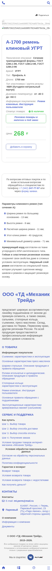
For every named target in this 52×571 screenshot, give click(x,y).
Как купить (8, 420)
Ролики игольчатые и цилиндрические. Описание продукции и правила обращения (23, 376)
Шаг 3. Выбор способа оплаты (19, 433)
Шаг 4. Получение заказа (16, 437)
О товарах (9, 347)
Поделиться (44, 15)
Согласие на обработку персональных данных (23, 457)
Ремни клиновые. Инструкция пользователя (25, 104)
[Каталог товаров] (18, 568)
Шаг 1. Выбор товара (14, 424)
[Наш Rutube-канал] (39, 557)
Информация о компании (16, 522)
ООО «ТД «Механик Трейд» (26, 297)
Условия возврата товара (16, 475)
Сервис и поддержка (17, 414)
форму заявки (29, 191)
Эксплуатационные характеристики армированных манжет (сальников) (21, 406)
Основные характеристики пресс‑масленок (26, 361)
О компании (9, 518)
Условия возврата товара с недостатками (25, 480)
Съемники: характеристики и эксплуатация (26, 356)
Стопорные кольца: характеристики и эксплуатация (19, 384)
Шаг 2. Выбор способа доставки (20, 428)
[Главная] (3, 568)
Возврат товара (10, 471)
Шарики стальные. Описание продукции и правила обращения (25, 367)
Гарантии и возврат (13, 467)
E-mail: (20, 501)
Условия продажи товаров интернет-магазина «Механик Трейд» (22, 444)
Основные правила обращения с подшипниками (20, 399)
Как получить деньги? (14, 484)
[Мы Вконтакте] (30, 557)
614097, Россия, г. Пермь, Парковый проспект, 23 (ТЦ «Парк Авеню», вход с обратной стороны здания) (28, 509)
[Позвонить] (3, 2)
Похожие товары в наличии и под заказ (26, 118)
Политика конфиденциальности (19, 463)
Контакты (9, 491)
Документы (8, 526)
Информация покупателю (17, 352)
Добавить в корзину (21, 146)
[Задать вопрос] (34, 568)
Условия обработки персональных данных (26, 450)
